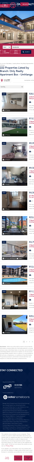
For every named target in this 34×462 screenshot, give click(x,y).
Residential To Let (25, 414)
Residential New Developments (10, 410)
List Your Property (7, 418)
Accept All (28, 457)
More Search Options (16, 52)
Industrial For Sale (24, 407)
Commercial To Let (15, 414)
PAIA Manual (6, 427)
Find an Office (17, 425)
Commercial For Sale (7, 409)
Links (11, 429)
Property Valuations (20, 416)
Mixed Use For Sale (20, 405)
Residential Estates (17, 409)
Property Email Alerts (8, 421)
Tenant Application (7, 419)
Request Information (17, 429)
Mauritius (26, 419)
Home (8, 403)
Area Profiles (15, 423)
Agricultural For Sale (7, 407)
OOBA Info (12, 416)
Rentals (7, 416)
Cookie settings (7, 457)
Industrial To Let (13, 412)
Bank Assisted (6, 405)
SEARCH (27, 52)
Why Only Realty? (7, 423)
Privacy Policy (26, 429)
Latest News (16, 421)
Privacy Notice (12, 427)
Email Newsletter (23, 421)
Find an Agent (25, 425)
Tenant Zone (15, 419)
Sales (4, 416)
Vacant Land (12, 405)
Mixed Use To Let (7, 414)
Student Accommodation (23, 412)
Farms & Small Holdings (23, 403)
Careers (20, 423)
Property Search (13, 403)
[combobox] (11, 87)
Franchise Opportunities (8, 425)
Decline (18, 458)
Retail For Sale (16, 407)
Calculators (21, 419)
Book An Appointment (17, 418)
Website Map (6, 429)
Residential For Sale (22, 410)
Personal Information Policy (23, 427)
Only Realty (9, 63)
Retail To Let (5, 412)
